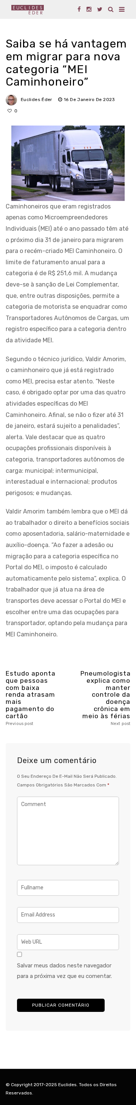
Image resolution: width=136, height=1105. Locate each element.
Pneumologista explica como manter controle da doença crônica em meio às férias (105, 698)
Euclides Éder (37, 99)
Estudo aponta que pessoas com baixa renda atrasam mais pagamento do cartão (31, 698)
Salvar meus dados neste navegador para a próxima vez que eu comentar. (64, 970)
